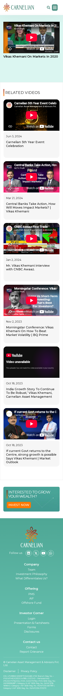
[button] (55, 7)
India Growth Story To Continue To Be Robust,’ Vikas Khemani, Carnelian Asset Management (30, 392)
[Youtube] (43, 553)
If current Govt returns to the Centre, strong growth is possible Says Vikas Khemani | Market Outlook (31, 456)
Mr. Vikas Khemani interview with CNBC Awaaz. (28, 267)
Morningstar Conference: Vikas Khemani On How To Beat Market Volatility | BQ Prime (29, 331)
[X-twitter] (36, 553)
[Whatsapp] (51, 553)
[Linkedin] (29, 553)
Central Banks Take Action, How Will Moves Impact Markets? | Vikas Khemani (30, 207)
